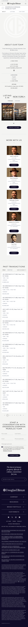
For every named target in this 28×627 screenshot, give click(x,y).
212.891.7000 (19, 572)
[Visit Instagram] (14, 70)
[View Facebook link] (8, 517)
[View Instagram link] (16, 517)
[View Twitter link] (12, 517)
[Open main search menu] (25, 3)
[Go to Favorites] (25, 0)
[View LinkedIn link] (19, 517)
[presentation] (14, 113)
